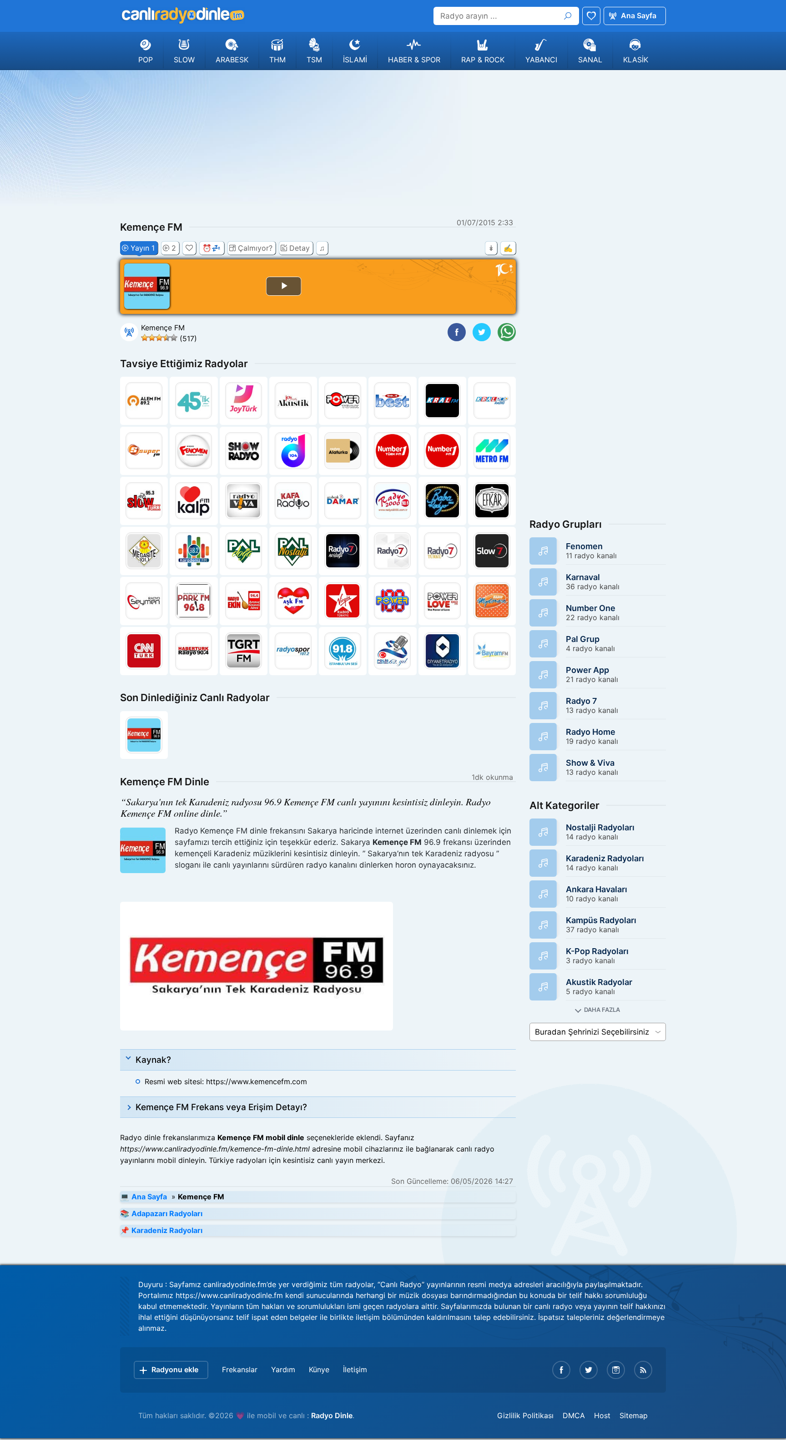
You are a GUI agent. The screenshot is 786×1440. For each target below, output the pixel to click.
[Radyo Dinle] (182, 15)
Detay (299, 248)
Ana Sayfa (638, 15)
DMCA (574, 1415)
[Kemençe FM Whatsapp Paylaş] (507, 332)
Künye (319, 1369)
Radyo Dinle (332, 1415)
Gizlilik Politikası (525, 1415)
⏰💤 (211, 248)
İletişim (355, 1369)
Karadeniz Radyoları (166, 1230)
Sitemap (634, 1415)
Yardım (283, 1369)
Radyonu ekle (174, 1369)
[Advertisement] (393, 143)
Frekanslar (239, 1369)
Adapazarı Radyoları (166, 1213)
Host (602, 1415)
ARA (567, 16)
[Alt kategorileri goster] (597, 1010)
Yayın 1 (143, 248)
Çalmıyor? (255, 248)
